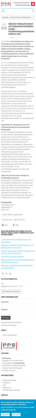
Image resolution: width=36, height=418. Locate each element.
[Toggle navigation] (3, 11)
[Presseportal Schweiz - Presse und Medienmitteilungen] (6, 4)
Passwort (4, 309)
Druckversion (8, 220)
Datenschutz (7, 388)
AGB (4, 385)
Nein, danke (16, 414)
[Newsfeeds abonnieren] (2, 273)
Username (4, 302)
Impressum (6, 383)
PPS (13, 37)
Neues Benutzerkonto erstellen (11, 322)
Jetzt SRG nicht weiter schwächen (12, 256)
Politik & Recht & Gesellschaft (20, 17)
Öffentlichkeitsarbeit (9, 380)
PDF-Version (21, 220)
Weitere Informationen (8, 410)
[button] (6, 224)
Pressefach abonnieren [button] (12, 291)
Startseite (5, 17)
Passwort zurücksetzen (9, 325)
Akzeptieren (5, 414)
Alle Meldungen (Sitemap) (11, 390)
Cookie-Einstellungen (10, 335)
